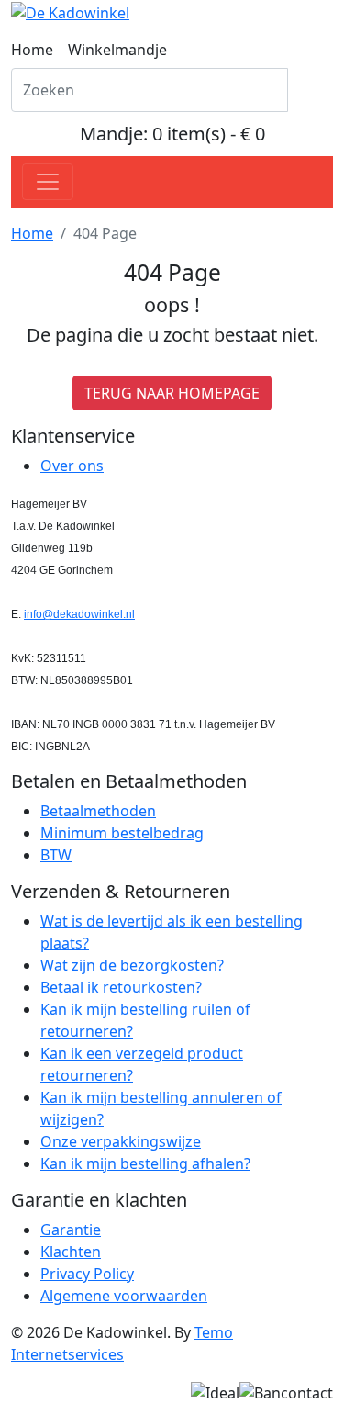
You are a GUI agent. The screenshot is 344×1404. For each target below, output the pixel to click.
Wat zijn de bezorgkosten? (132, 965)
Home (32, 49)
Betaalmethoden (98, 811)
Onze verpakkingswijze (120, 1141)
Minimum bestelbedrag (122, 833)
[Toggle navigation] (47, 181)
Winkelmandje (117, 49)
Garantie (70, 1229)
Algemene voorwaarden (123, 1296)
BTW (56, 855)
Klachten (70, 1251)
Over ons (72, 465)
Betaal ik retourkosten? (121, 987)
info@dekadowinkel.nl (79, 614)
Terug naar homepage (172, 393)
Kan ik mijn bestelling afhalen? (145, 1163)
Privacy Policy (87, 1274)
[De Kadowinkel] (70, 11)
